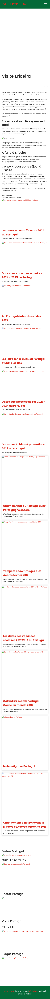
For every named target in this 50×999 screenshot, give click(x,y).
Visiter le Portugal (21, 991)
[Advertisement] (25, 35)
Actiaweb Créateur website (32, 992)
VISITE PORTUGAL (15, 4)
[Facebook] (40, 4)
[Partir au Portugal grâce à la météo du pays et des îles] (25, 855)
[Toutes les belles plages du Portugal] (25, 970)
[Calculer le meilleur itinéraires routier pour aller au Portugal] (25, 876)
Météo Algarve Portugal (19, 766)
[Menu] (45, 4)
